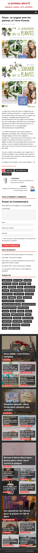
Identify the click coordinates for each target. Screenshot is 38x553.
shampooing (7, 321)
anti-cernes (18, 280)
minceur (28, 311)
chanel (20, 287)
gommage (12, 297)
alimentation (7, 280)
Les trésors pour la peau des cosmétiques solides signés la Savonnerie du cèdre (27, 380)
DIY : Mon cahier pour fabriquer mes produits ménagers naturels (27, 474)
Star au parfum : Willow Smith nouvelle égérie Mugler (8, 474)
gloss (4, 297)
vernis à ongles (14, 328)
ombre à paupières (17, 314)
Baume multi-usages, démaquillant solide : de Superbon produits (10, 434)
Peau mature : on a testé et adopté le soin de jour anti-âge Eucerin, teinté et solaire (27, 527)
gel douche (29, 294)
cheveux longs (29, 287)
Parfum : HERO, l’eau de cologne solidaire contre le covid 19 (10, 488)
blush (4, 287)
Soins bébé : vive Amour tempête (12, 257)
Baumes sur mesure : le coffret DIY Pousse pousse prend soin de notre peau (27, 421)
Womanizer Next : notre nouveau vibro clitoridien (16, 266)
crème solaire (29, 290)
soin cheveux (17, 321)
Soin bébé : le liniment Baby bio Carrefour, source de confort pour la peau (10, 367)
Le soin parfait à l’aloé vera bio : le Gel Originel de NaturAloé (27, 540)
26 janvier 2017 (7, 24)
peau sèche (17, 318)
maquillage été (23, 307)
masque (13, 311)
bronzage (12, 287)
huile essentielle (21, 170)
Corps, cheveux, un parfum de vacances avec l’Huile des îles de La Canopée (27, 434)
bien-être (9, 170)
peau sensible (7, 318)
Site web (4, 233)
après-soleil (7, 284)
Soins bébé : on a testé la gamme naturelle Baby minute (26, 367)
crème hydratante (17, 290)
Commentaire (6, 208)
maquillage (20, 301)
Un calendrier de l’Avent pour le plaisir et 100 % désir (17, 254)
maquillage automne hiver (11, 304)
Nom (3, 222)
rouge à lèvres (27, 318)
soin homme (6, 325)
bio (29, 284)
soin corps (6, 174)
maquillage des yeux (9, 307)
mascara (5, 311)
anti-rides (27, 280)
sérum (5, 328)
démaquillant (7, 294)
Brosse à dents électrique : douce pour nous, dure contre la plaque (18, 460)
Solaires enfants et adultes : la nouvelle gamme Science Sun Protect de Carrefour (10, 380)
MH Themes (30, 551)
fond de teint (18, 294)
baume (15, 284)
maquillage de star (28, 304)
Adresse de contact (7, 228)
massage (20, 311)
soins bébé (16, 325)
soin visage (25, 325)
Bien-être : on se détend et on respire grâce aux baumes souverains (27, 487)
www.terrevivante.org (9, 166)
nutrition (6, 314)
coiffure (5, 290)
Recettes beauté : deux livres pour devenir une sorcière (17, 407)
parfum (28, 314)
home (19, 297)
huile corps (27, 297)
